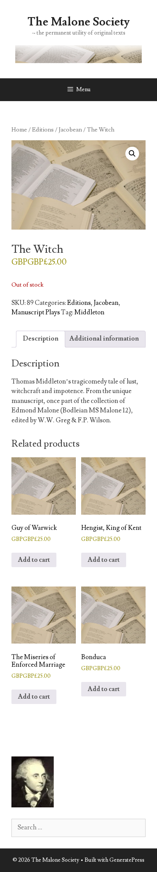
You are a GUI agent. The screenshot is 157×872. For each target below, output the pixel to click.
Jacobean (70, 129)
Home (19, 129)
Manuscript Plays (35, 312)
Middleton (89, 312)
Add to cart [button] (34, 560)
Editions (43, 129)
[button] (132, 153)
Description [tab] (40, 339)
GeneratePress (126, 860)
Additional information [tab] (104, 339)
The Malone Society (78, 21)
